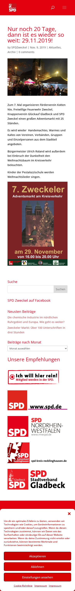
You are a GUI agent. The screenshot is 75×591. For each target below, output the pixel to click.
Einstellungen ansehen (37, 577)
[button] (69, 514)
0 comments (26, 52)
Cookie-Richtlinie (23, 585)
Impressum (40, 585)
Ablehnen (37, 567)
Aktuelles (55, 47)
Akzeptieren (37, 556)
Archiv (12, 52)
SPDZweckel (19, 47)
